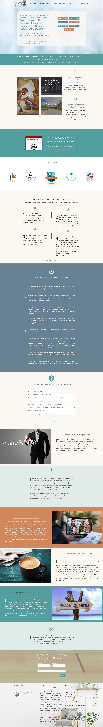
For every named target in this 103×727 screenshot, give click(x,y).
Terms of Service (76, 708)
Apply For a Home (70, 692)
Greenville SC (39, 323)
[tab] (45, 183)
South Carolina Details (71, 699)
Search (42, 685)
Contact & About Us (70, 694)
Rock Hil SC (31, 323)
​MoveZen (20, 56)
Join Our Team (69, 696)
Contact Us (51, 104)
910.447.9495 (85, 3)
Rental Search (69, 687)
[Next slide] (92, 177)
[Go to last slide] (10, 177)
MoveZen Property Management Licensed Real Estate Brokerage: (75, 707)
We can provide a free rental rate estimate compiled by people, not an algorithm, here (66, 253)
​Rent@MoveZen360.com (46, 59)
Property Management (33, 56)
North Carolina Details (71, 701)
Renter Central (69, 690)
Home (66, 685)
